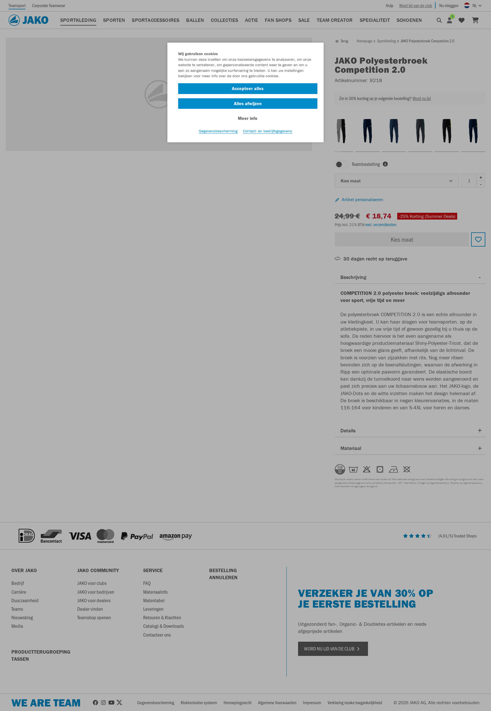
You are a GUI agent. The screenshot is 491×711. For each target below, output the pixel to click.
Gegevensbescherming (218, 131)
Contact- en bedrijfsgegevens (267, 131)
